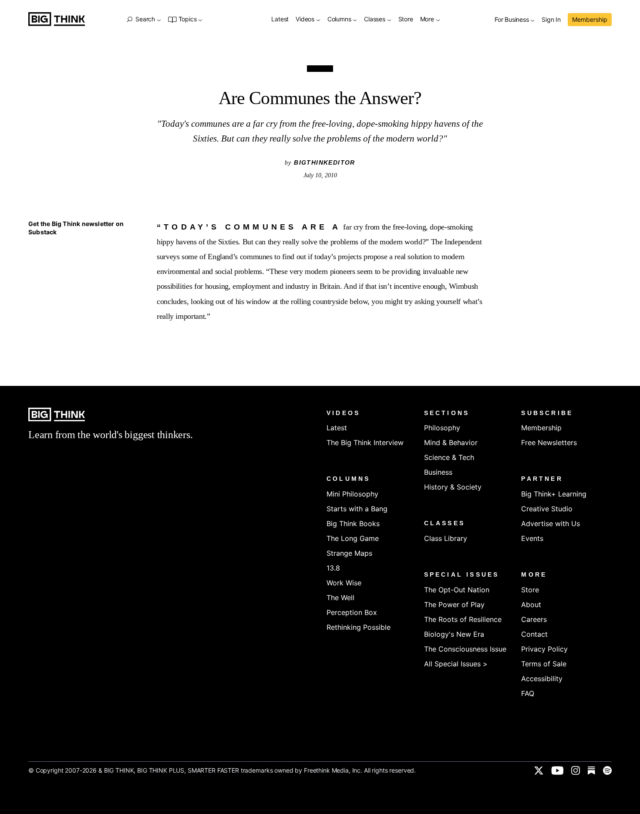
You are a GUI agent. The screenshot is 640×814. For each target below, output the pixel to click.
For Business (512, 20)
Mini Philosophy (352, 494)
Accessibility (542, 678)
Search (145, 19)
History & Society (453, 487)
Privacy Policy (544, 649)
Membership (589, 19)
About (531, 604)
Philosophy (442, 427)
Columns (340, 19)
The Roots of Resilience (463, 619)
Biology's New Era (454, 634)
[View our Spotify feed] (607, 770)
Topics (187, 19)
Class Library (445, 538)
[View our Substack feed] (591, 770)
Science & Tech (449, 457)
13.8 (333, 568)
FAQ (527, 693)
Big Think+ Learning (553, 494)
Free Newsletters (549, 442)
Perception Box (352, 612)
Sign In (551, 20)
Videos (306, 19)
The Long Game (353, 538)
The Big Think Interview (365, 442)
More (428, 19)
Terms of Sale (543, 663)
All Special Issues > (456, 663)
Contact (534, 634)
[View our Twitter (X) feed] (538, 770)
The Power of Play (454, 604)
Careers (534, 619)
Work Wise (344, 582)
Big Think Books (353, 523)
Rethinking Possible (359, 627)
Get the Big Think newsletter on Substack (76, 228)
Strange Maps (349, 553)
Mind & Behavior (451, 442)
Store (405, 19)
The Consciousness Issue (465, 649)
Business (438, 472)
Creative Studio (547, 508)
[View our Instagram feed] (575, 770)
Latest (280, 19)
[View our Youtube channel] (557, 770)
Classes (375, 19)
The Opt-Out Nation (456, 589)
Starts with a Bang (357, 508)
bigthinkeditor (324, 162)
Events (532, 538)
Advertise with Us (550, 523)
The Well (340, 597)
